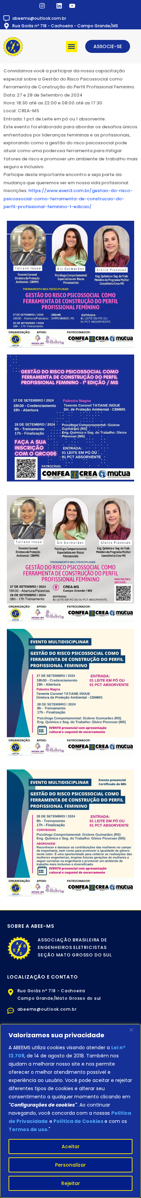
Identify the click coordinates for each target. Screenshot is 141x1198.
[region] (70, 1111)
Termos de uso (28, 1129)
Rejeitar (70, 1183)
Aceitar (71, 1146)
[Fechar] (134, 1030)
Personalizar (70, 1164)
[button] (71, 46)
